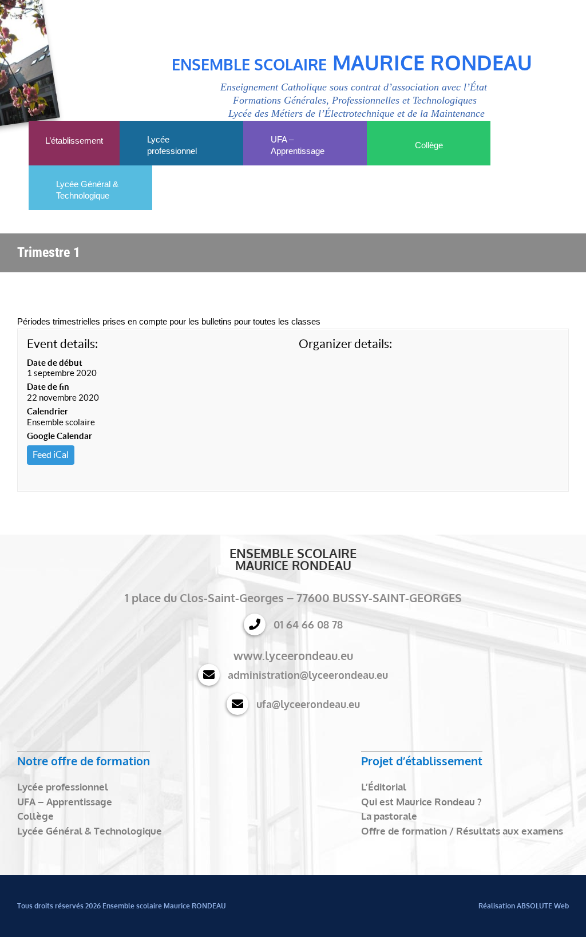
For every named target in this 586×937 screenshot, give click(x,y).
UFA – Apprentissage (64, 802)
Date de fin (48, 387)
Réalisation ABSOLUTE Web (523, 906)
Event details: (62, 343)
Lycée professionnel (62, 787)
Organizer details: (345, 343)
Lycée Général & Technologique (89, 831)
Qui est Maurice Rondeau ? (421, 802)
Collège (35, 816)
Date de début (54, 362)
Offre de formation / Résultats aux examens (462, 831)
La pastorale (389, 816)
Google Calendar (59, 436)
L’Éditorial (383, 787)
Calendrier (47, 411)
